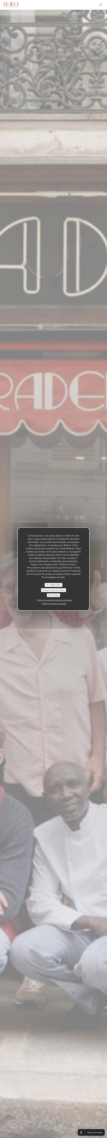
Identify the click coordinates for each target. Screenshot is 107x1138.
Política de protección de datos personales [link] (54, 600)
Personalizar (53, 595)
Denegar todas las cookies (53, 590)
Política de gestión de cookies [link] (54, 603)
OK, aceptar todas (53, 585)
